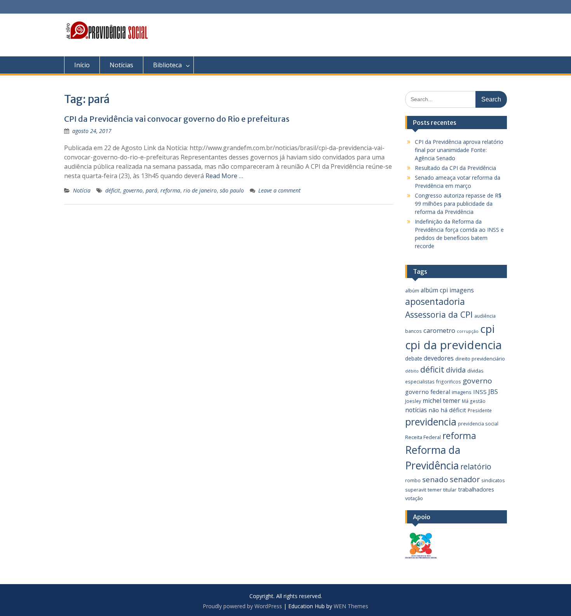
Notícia (82, 190)
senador (465, 479)
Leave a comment (279, 190)
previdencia (430, 421)
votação (414, 498)
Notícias (121, 65)
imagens (462, 392)
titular (449, 489)
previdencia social (478, 423)
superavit (415, 489)
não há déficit (447, 410)
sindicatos (493, 480)
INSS (480, 392)
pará (151, 190)
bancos (413, 331)
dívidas (475, 370)
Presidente (480, 410)
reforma (170, 190)
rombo (413, 480)
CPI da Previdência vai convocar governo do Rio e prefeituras (176, 119)
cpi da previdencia (453, 345)
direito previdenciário (480, 358)
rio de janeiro (200, 190)
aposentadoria (435, 302)
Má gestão (474, 401)
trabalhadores (476, 489)
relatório (475, 466)
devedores (439, 358)
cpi (487, 329)
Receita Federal (423, 437)
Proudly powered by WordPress (242, 606)
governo (133, 190)
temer (435, 489)
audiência (485, 316)
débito (412, 371)
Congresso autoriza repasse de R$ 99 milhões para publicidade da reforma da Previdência (458, 203)
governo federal (427, 392)
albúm (412, 290)
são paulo (232, 190)
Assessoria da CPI (439, 314)
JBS (493, 391)
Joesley (413, 401)
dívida (456, 369)
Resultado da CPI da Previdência (455, 168)
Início (82, 65)
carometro (439, 330)
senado (435, 479)
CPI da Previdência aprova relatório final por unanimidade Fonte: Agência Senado (459, 150)
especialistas (420, 381)
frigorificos (448, 381)
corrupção (468, 331)
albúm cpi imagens (447, 290)
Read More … (224, 176)
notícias (416, 410)
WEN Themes (351, 606)
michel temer (441, 400)
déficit (112, 190)
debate (413, 358)
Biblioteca (167, 65)
